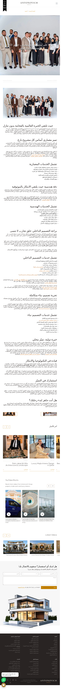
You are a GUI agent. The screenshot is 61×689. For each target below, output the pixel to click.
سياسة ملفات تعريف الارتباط (51, 653)
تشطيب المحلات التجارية (15, 644)
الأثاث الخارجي (54, 663)
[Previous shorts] (49, 485)
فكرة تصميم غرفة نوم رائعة (49, 287)
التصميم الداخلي (35, 636)
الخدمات (18, 659)
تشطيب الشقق (17, 640)
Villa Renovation (35, 647)
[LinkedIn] (16, 680)
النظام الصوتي (46, 200)
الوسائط (55, 644)
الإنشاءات (55, 640)
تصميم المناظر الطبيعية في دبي (14, 668)
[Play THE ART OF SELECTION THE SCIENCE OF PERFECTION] (47, 504)
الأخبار (56, 642)
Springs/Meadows (44, 308)
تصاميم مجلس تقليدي (36, 156)
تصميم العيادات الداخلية (34, 653)
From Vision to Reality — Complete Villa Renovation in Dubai (12, 521)
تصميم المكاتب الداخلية (34, 651)
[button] (4, 426)
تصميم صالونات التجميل (34, 649)
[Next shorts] (53, 485)
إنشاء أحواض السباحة (34, 668)
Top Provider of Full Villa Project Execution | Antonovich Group (29, 521)
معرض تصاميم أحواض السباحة (32, 674)
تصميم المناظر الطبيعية (34, 661)
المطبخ (55, 674)
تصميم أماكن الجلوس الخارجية (14, 650)
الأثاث (56, 659)
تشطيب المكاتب (17, 642)
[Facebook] (10, 680)
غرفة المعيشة (54, 672)
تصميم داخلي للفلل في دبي (15, 661)
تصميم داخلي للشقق (34, 640)
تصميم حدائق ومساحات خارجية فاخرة (28, 274)
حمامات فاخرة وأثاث (44, 271)
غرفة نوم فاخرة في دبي (38, 154)
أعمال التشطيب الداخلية (15, 636)
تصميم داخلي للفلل (34, 638)
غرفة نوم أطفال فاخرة (51, 283)
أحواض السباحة (35, 665)
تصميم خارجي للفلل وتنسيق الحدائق (30, 354)
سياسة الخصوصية (21, 587)
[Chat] (3, 685)
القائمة (55, 636)
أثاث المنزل (55, 661)
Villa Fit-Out (17, 638)
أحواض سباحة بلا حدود (34, 670)
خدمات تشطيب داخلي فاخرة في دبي (48, 320)
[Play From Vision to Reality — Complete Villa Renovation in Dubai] (13, 504)
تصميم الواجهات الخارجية (33, 642)
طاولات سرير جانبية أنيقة (50, 289)
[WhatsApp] (3, 680)
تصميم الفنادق (35, 644)
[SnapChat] (13, 680)
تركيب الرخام (17, 652)
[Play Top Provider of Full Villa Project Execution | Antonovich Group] (30, 504)
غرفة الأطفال (54, 668)
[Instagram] (7, 680)
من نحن (55, 638)
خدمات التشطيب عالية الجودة (14, 663)
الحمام (55, 670)
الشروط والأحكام (53, 651)
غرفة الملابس (54, 665)
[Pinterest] (10, 682)
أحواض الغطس (35, 672)
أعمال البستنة (35, 663)
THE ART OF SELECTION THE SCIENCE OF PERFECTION (46, 520)
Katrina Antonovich (7, 80)
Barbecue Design (16, 648)
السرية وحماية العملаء (52, 649)
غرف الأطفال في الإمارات (21, 280)
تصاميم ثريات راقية (38, 267)
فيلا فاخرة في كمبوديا (51, 354)
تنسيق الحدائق (35, 659)
